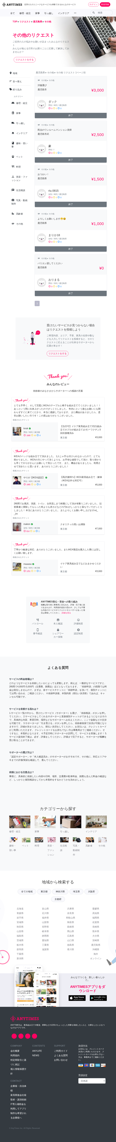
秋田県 (20, 927)
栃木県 (20, 945)
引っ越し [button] (48, 13)
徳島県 (70, 945)
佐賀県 (95, 922)
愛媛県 (95, 908)
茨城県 (20, 940)
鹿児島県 (95, 945)
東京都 (44, 891)
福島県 (20, 936)
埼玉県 (76, 891)
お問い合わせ (61, 1060)
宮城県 (20, 922)
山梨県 (45, 922)
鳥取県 (70, 922)
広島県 (70, 936)
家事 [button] (37, 13)
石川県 (45, 913)
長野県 (45, 927)
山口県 (70, 940)
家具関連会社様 (18, 1095)
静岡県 (45, 936)
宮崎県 (95, 940)
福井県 (45, 918)
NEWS (35, 1055)
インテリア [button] (63, 13)
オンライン (95, 958)
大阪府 (91, 891)
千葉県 (20, 954)
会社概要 (15, 1051)
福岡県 (95, 918)
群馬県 (20, 949)
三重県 (45, 945)
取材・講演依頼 (18, 1099)
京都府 (58, 899)
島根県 (70, 927)
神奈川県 (60, 891)
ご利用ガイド (61, 1051)
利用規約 (15, 1055)
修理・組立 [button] (25, 13)
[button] (37, 622)
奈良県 (70, 913)
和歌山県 (70, 918)
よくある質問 (61, 1055)
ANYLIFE (37, 1051)
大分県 (95, 936)
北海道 (20, 908)
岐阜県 (45, 931)
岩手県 (20, 918)
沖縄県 (95, 949)
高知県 (95, 913)
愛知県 (45, 940)
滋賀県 (45, 949)
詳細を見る (66, 613)
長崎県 (95, 927)
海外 (96, 954)
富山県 (45, 908)
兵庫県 (70, 908)
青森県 (20, 913)
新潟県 (20, 958)
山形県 (20, 931)
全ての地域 (27, 891)
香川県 (70, 949)
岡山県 (70, 931)
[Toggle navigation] (112, 4)
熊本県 (95, 931)
